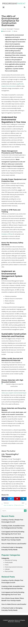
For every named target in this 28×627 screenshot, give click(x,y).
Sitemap (17, 621)
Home (6, 565)
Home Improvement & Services (14, 567)
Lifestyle (7, 569)
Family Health (9, 562)
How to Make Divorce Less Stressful (13, 543)
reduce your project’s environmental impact (13, 393)
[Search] (25, 510)
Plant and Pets (9, 571)
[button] (3, 7)
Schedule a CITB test (7, 234)
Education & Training (11, 560)
